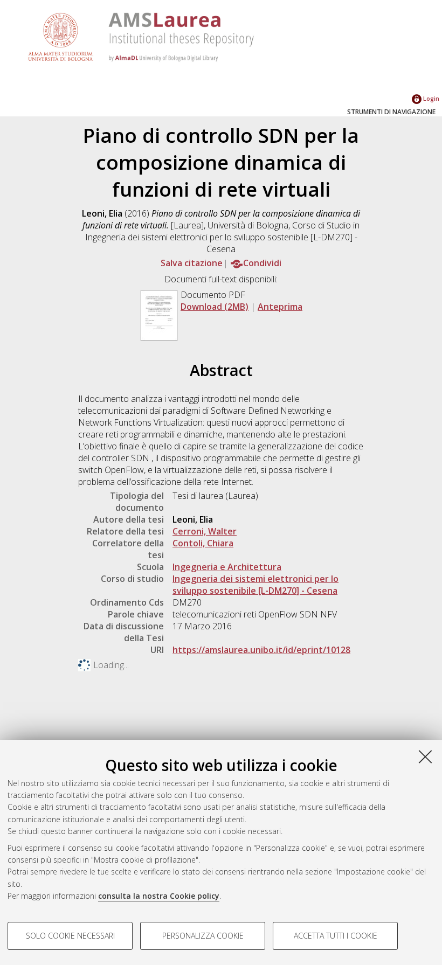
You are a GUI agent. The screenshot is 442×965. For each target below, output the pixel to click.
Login (430, 98)
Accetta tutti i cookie (335, 936)
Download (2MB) (214, 307)
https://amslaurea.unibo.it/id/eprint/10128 (261, 650)
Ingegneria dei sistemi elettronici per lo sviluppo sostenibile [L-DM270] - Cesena (255, 584)
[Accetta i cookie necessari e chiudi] (425, 756)
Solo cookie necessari (70, 936)
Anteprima (280, 307)
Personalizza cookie (203, 936)
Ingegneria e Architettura (226, 567)
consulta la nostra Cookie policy (158, 896)
